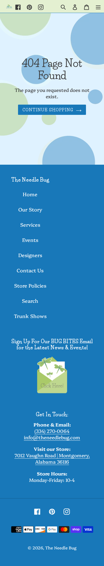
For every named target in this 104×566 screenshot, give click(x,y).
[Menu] (98, 6)
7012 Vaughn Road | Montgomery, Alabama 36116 (52, 458)
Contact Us (30, 270)
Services (30, 224)
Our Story (30, 209)
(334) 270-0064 (52, 431)
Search (30, 300)
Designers (30, 255)
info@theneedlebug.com (52, 437)
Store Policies (30, 285)
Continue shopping (47, 109)
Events (30, 239)
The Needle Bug (61, 548)
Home (30, 194)
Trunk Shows (30, 315)
